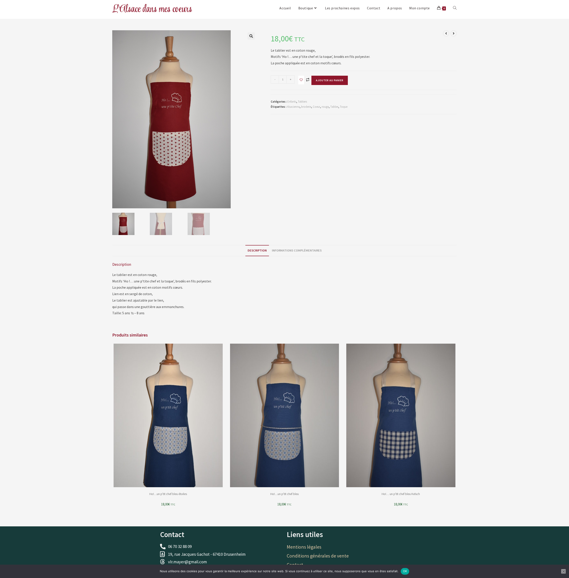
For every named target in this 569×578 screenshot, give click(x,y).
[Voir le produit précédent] (446, 33)
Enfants (291, 101)
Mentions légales (304, 547)
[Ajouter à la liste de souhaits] (301, 80)
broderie (306, 107)
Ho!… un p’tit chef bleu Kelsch (401, 494)
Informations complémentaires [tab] (297, 250)
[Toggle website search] (454, 8)
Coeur (316, 107)
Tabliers (302, 101)
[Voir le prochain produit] (454, 33)
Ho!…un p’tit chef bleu (284, 494)
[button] (251, 36)
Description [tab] (257, 250)
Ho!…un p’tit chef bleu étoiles (168, 494)
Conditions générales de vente (318, 556)
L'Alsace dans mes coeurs (152, 9)
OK (405, 571)
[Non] (563, 571)
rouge (325, 107)
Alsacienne (293, 107)
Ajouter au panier (329, 80)
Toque (343, 107)
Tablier (334, 107)
